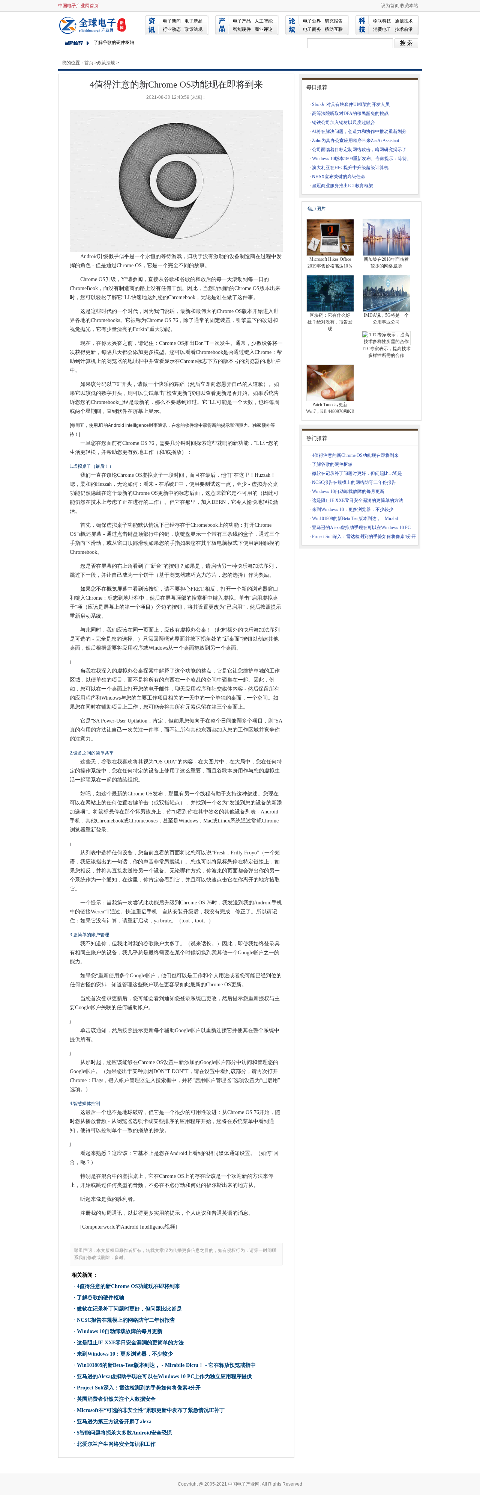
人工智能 (264, 21)
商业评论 (264, 29)
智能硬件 (242, 29)
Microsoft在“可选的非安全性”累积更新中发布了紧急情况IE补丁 (151, 1410)
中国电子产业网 (93, 24)
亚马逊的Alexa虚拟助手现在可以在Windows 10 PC (361, 527)
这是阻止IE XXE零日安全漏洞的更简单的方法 (130, 1342)
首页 (88, 62)
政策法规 (193, 29)
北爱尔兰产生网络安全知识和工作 (116, 1444)
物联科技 (382, 21)
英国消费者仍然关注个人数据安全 (116, 1399)
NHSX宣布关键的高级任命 (338, 176)
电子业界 (312, 21)
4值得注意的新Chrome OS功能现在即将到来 (128, 1286)
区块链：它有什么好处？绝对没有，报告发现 (330, 322)
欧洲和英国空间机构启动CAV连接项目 (132, 45)
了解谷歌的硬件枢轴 (100, 1297)
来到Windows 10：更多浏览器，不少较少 (125, 1354)
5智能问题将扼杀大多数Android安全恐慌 (124, 1433)
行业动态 (172, 29)
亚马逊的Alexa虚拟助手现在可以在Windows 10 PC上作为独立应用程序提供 (164, 1376)
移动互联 (334, 29)
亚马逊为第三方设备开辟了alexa (114, 1421)
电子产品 (242, 21)
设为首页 (390, 5)
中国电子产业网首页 (78, 5)
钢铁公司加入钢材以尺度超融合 (343, 122)
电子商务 (312, 29)
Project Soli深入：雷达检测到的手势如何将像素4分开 (139, 1388)
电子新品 (193, 21)
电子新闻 (172, 21)
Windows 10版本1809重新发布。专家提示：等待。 (361, 158)
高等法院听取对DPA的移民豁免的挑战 (350, 113)
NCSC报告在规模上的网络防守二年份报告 (126, 1320)
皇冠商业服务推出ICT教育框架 (342, 185)
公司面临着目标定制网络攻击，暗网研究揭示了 (359, 149)
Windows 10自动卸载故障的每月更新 (119, 1331)
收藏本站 (409, 5)
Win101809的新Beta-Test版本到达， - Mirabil (355, 518)
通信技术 (404, 21)
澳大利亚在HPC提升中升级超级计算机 (350, 167)
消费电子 (382, 29)
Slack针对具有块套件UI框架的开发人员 (351, 104)
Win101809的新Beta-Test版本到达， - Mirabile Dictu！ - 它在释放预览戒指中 (166, 1365)
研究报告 (334, 21)
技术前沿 (404, 29)
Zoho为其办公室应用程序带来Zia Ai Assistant (355, 140)
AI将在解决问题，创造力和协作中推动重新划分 (359, 131)
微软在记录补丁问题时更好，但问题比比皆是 (129, 1309)
